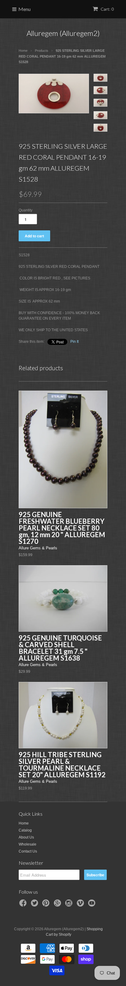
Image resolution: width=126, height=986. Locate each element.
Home (24, 823)
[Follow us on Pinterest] (46, 904)
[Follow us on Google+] (58, 904)
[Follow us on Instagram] (69, 904)
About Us (26, 837)
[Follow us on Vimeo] (81, 904)
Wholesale (27, 844)
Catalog (25, 830)
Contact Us (28, 851)
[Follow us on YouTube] (92, 904)
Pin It (74, 341)
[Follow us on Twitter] (35, 904)
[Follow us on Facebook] (23, 904)
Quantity (25, 210)
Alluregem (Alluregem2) (63, 33)
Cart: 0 (107, 9)
